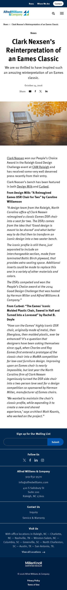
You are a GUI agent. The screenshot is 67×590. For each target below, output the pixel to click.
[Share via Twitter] (40, 91)
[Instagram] (42, 460)
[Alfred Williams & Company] (16, 13)
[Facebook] (30, 460)
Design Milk (24, 186)
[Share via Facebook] (35, 91)
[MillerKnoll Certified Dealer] (33, 564)
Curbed (43, 186)
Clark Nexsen (15, 158)
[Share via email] (30, 91)
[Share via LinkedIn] (46, 91)
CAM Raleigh (40, 166)
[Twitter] (24, 460)
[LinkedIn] (36, 460)
